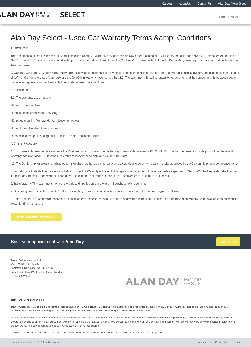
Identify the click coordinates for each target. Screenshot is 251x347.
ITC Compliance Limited (93, 306)
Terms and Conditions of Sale (27, 299)
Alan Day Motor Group (232, 3)
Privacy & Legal (204, 342)
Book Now (228, 242)
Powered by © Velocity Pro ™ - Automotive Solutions (36, 342)
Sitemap (236, 342)
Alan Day (74, 241)
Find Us (233, 16)
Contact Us (204, 3)
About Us (185, 3)
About (220, 16)
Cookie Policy (222, 342)
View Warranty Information (36, 217)
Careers (167, 3)
